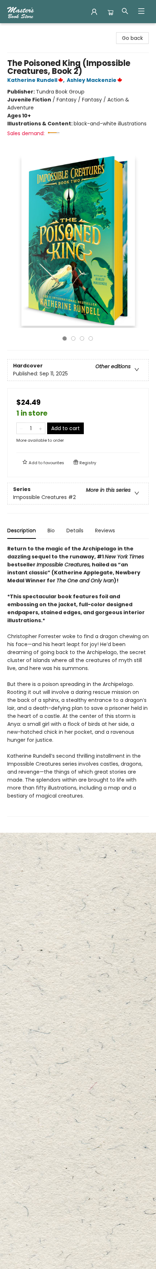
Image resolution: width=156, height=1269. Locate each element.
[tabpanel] (78, 681)
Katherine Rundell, (36, 80)
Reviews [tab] (105, 530)
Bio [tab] (51, 530)
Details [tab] (74, 530)
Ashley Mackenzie (91, 80)
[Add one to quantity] (40, 428)
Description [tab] (21, 530)
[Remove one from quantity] (21, 428)
